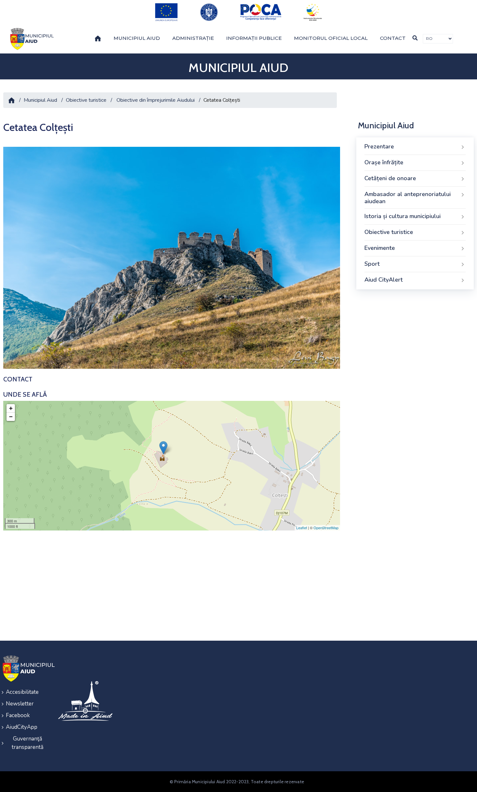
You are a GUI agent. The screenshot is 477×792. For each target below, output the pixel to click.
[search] (415, 38)
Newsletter (20, 703)
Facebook (18, 715)
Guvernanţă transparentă (27, 743)
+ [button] (11, 408)
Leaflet (301, 527)
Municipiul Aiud (137, 38)
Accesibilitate (22, 692)
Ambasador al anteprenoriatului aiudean (407, 197)
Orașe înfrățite (383, 162)
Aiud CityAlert (383, 280)
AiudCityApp (21, 727)
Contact (393, 38)
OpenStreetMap (325, 527)
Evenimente (379, 248)
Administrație (193, 38)
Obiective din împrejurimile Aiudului (155, 100)
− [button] (11, 416)
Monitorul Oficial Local (331, 38)
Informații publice (254, 38)
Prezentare (379, 146)
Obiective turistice (86, 100)
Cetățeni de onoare (390, 178)
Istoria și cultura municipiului (402, 216)
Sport (372, 264)
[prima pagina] (31, 38)
